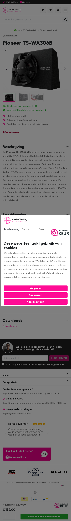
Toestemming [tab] (10, 229)
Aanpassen (35, 294)
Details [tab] (25, 229)
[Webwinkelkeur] (60, 232)
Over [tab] (41, 229)
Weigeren (36, 288)
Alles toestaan (35, 301)
